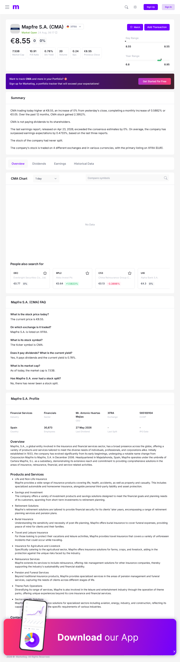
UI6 (143, 273)
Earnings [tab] (60, 163)
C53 (100, 273)
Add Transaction (157, 27)
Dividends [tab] (39, 163)
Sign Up (151, 7)
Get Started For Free (154, 81)
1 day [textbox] (39, 178)
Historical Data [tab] (84, 163)
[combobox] (46, 178)
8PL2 (59, 273)
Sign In (168, 7)
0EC (16, 273)
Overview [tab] (18, 163)
